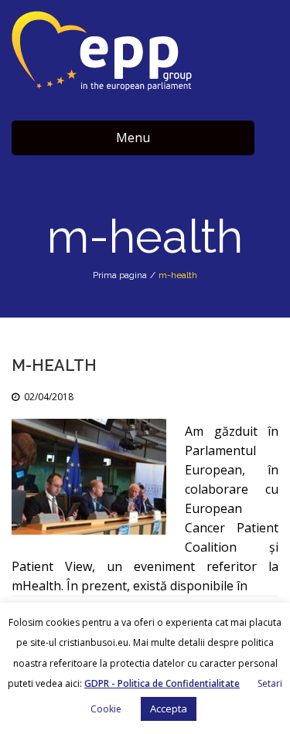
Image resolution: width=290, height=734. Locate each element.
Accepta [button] (168, 708)
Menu (133, 137)
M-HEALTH (54, 365)
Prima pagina (120, 275)
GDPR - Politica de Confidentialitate (162, 683)
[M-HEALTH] (89, 477)
